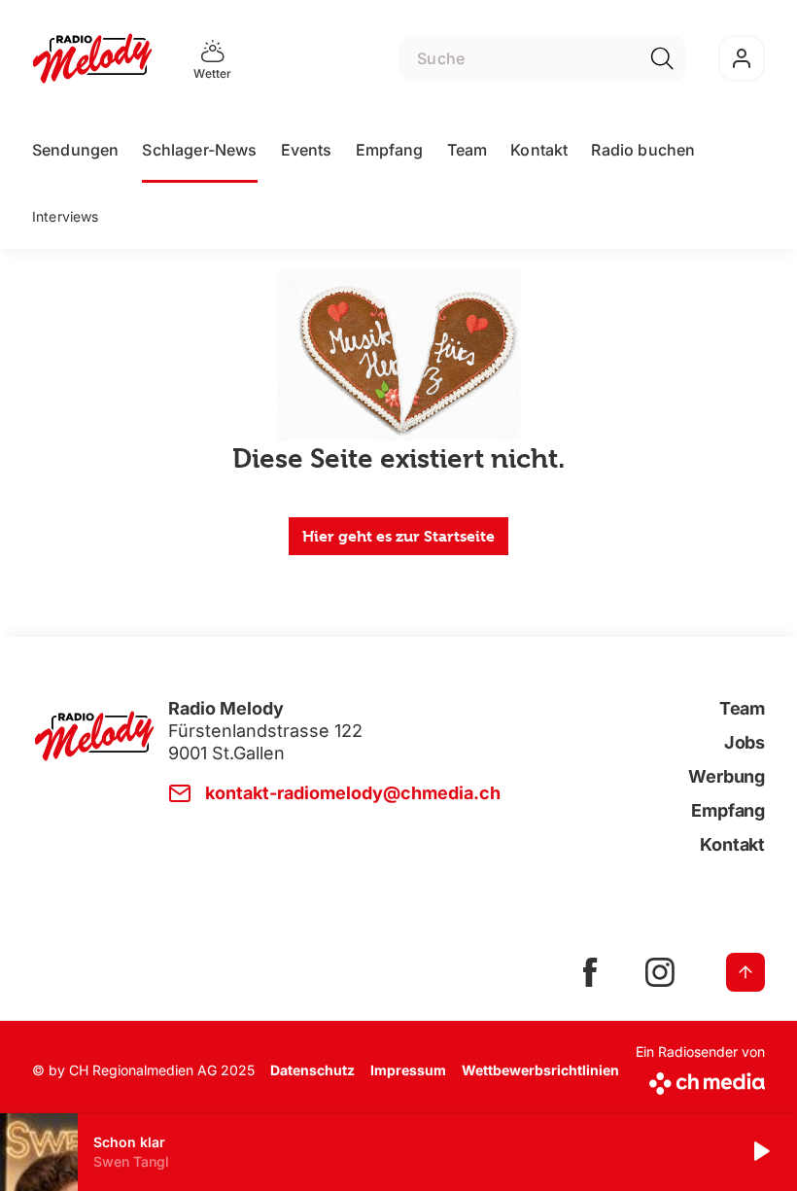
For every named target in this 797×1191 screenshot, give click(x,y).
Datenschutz (312, 1070)
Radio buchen (643, 149)
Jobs (744, 742)
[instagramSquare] (660, 972)
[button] (398, 1152)
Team (467, 149)
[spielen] (760, 1152)
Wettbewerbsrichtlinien (540, 1070)
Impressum (408, 1070)
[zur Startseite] (92, 58)
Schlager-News (199, 149)
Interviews (65, 216)
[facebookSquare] (590, 972)
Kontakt (539, 149)
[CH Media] (700, 1080)
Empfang (390, 149)
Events (306, 149)
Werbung (726, 776)
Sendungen (75, 149)
